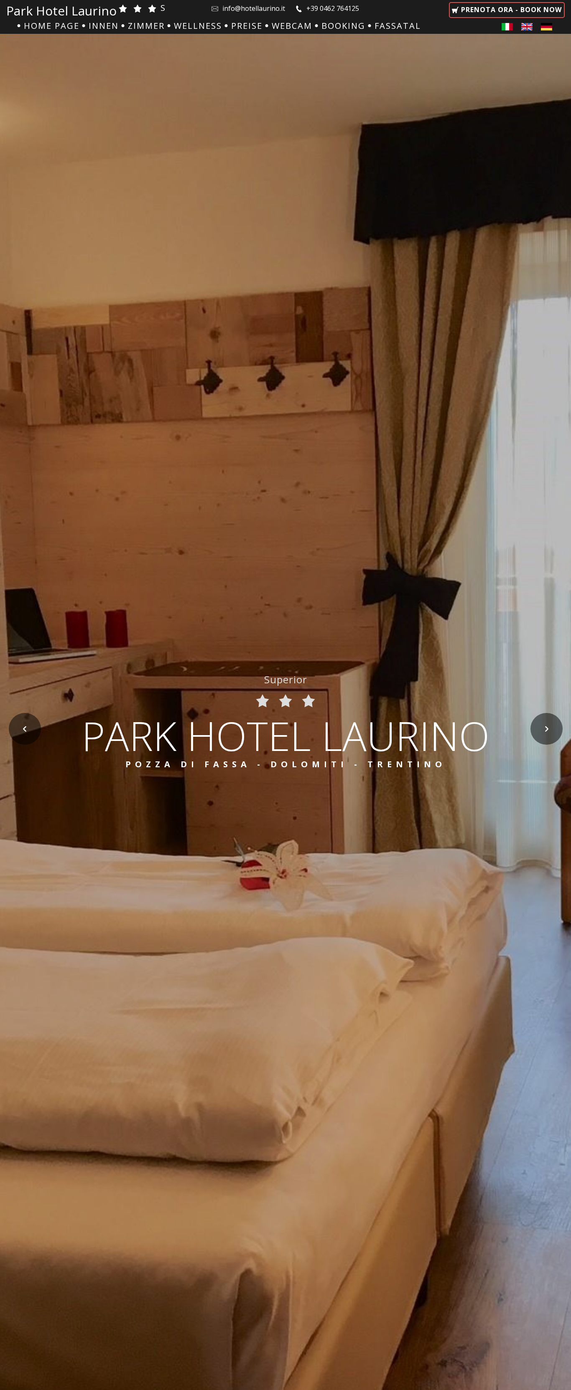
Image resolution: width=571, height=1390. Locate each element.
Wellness (198, 25)
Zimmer (146, 25)
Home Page (51, 25)
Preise (247, 25)
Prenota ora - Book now (510, 9)
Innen (104, 25)
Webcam (292, 25)
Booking (343, 25)
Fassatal (398, 25)
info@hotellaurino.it (254, 8)
